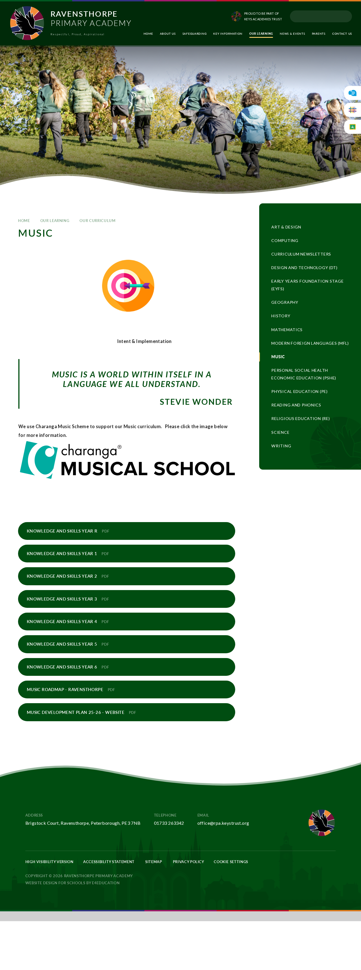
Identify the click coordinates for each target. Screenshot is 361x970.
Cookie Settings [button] (231, 861)
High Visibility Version (49, 861)
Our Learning (54, 220)
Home (24, 220)
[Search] (345, 16)
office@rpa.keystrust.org (223, 823)
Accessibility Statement (109, 861)
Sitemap (153, 861)
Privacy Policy (188, 861)
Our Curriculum (97, 220)
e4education (106, 883)
